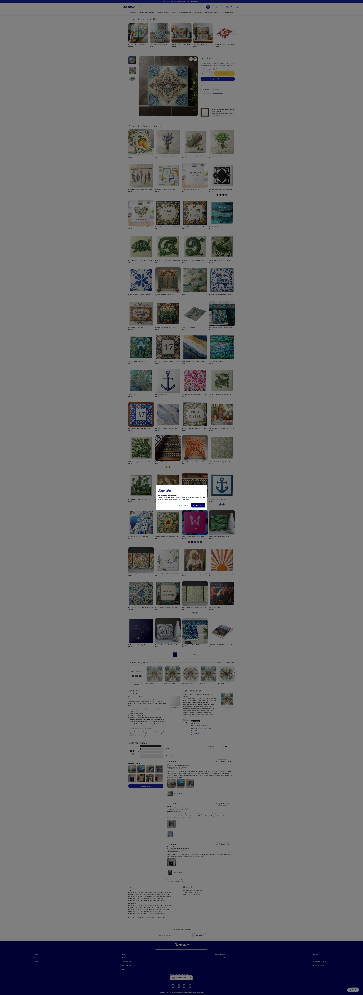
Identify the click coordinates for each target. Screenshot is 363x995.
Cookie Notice (181, 497)
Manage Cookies (183, 505)
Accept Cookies (198, 505)
